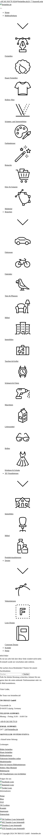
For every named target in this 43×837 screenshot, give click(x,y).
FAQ (2, 802)
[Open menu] (1, 8)
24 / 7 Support (33, 1)
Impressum (4, 811)
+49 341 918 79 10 (7, 1)
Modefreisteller (5, 762)
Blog (2, 799)
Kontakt (3, 808)
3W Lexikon (5, 805)
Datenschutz (4, 814)
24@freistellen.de (21, 1)
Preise (2, 796)
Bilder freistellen (6, 749)
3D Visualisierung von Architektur (13, 774)
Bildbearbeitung (6, 755)
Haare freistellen (6, 752)
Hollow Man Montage (8, 768)
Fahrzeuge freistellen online (10, 759)
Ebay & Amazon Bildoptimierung (12, 765)
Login (40, 1)
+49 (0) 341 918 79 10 (8, 721)
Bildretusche (4, 771)
